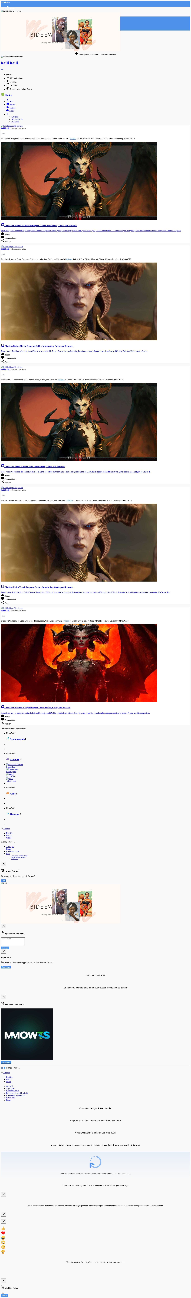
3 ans (3, 133)
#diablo (73, 138)
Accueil (9, 1086)
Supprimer (6, 967)
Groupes (14, 117)
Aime (12, 793)
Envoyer (5, 948)
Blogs (8, 849)
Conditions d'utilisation (18, 857)
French (9, 835)
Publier (4, 1296)
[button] (2, 70)
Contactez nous (12, 851)
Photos (8, 95)
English (9, 833)
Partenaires (14, 859)
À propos (10, 847)
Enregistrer (6, 1062)
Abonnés (15, 121)
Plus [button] (8, 854)
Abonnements (17, 119)
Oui (3, 881)
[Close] (3, 864)
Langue (6, 829)
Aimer (7, 234)
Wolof (8, 838)
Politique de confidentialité (19, 855)
